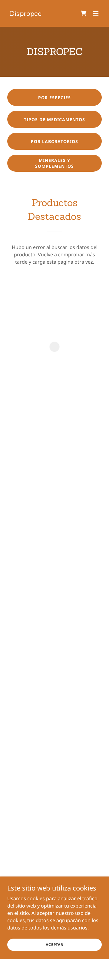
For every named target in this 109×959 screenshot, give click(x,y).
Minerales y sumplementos (54, 163)
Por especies (54, 97)
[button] (84, 13)
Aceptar (54, 944)
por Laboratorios (54, 141)
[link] (25, 14)
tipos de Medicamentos (54, 119)
